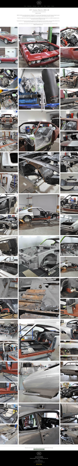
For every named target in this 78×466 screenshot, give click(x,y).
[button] (29, 6)
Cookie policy (37, 463)
